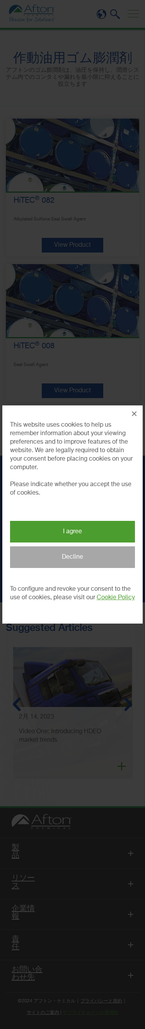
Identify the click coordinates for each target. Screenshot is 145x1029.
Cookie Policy (116, 598)
